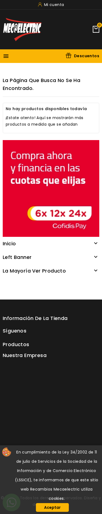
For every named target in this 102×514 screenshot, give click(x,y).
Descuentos (86, 56)
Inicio (9, 243)
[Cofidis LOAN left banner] (51, 188)
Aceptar (52, 507)
